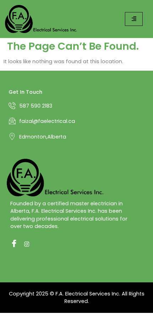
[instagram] (26, 244)
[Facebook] (12, 244)
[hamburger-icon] (134, 19)
